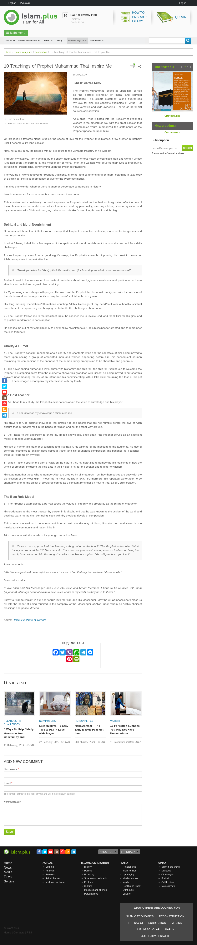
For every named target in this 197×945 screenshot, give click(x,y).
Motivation (41, 52)
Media (8, 872)
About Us (106, 851)
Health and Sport (131, 886)
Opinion (50, 866)
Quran (180, 17)
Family (59, 40)
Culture (88, 886)
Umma (46, 40)
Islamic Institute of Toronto (29, 619)
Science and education (96, 878)
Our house (128, 890)
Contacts (18, 932)
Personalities (84, 721)
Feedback (128, 851)
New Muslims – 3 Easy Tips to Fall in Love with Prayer (53, 729)
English (12, 3)
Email (7, 783)
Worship (115, 721)
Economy (89, 874)
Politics (88, 870)
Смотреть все (172, 116)
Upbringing (128, 874)
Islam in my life (76, 40)
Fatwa (8, 876)
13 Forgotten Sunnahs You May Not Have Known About (125, 729)
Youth (126, 882)
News (8, 867)
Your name (10, 769)
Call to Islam (167, 882)
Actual (8, 40)
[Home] (32, 17)
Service (9, 881)
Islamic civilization (27, 40)
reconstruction (171, 916)
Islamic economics (139, 916)
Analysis (50, 870)
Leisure (127, 893)
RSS (29, 932)
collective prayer (155, 935)
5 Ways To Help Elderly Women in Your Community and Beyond (19, 733)
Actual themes (53, 878)
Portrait (165, 878)
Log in (182, 3)
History (88, 866)
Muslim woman (131, 878)
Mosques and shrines (95, 890)
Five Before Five (16, 119)
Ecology (88, 882)
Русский (25, 3)
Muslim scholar (147, 929)
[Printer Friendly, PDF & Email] (132, 65)
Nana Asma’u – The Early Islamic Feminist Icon (89, 729)
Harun (169, 929)
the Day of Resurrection (147, 922)
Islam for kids (129, 870)
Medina (176, 922)
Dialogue (166, 870)
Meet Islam (95, 40)
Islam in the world (170, 866)
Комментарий (12, 801)
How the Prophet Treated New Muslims (28, 123)
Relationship (12, 721)
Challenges (12, 724)
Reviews (50, 874)
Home (8, 52)
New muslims (47, 721)
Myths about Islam (55, 882)
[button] (16, 33)
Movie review (168, 886)
